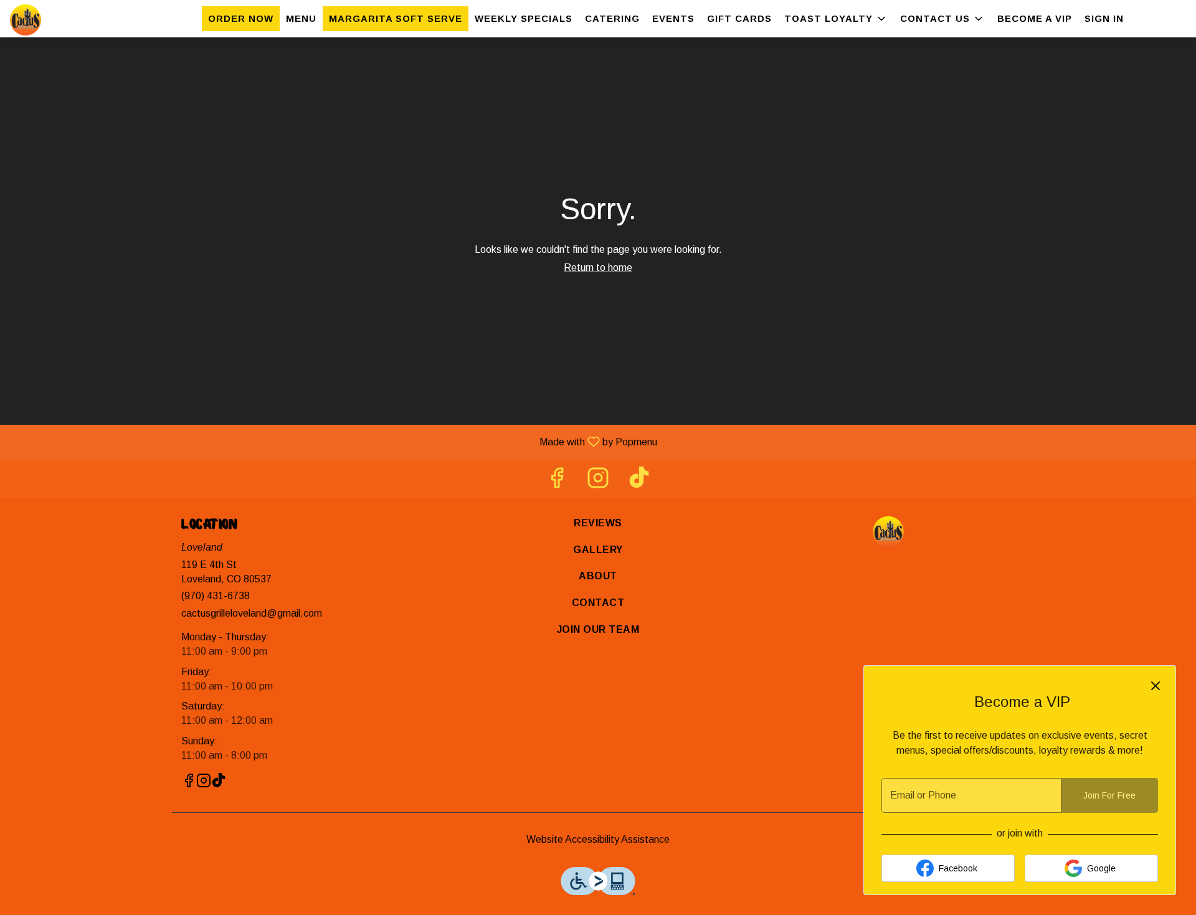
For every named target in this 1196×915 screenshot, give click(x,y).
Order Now (240, 18)
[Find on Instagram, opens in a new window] (598, 481)
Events (673, 18)
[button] (836, 18)
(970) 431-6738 (215, 595)
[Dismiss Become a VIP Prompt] (1155, 686)
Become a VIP (1034, 18)
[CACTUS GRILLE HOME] (66, 20)
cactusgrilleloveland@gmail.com (251, 613)
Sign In (1104, 18)
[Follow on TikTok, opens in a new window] (639, 481)
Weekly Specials (523, 18)
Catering (612, 18)
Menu (301, 18)
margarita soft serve (395, 18)
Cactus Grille (888, 532)
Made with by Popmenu (333, 442)
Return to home (598, 267)
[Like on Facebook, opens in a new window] (557, 481)
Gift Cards (739, 18)
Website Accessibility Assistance (598, 839)
